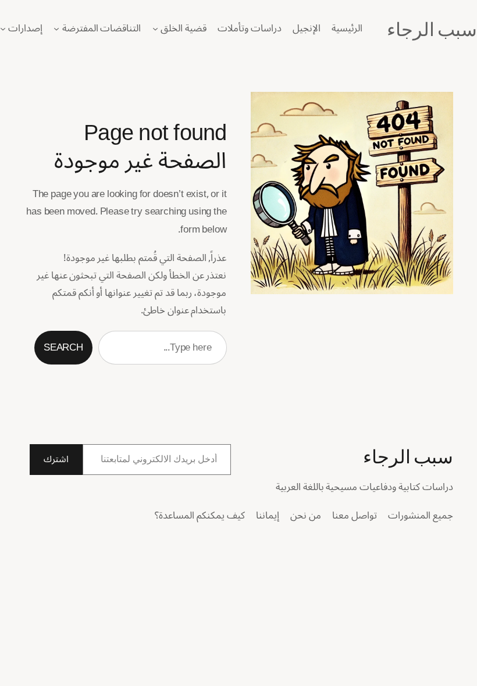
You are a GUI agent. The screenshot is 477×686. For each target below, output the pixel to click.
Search (63, 347)
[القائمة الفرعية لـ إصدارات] (3, 28)
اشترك (56, 459)
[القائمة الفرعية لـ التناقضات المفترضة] (56, 28)
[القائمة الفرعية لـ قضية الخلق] (155, 28)
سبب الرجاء (432, 28)
